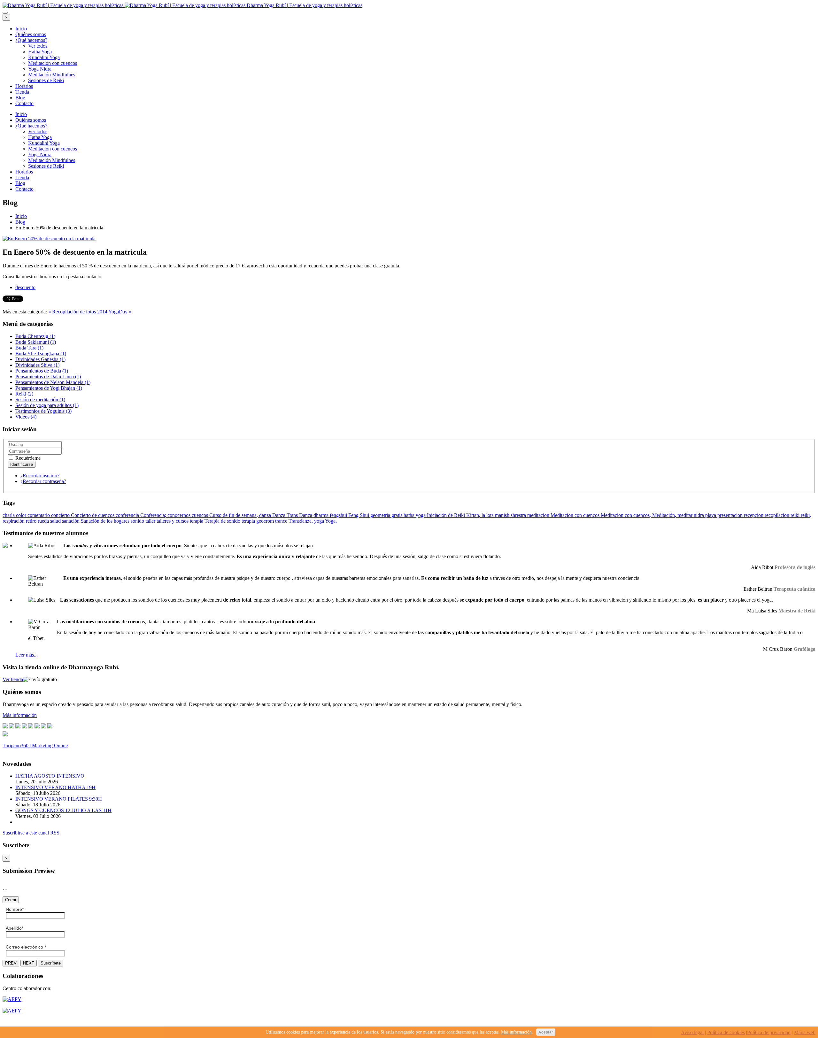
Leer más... (26, 654)
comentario (39, 515)
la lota (488, 515)
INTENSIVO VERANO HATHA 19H (55, 787)
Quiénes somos (30, 34)
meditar (685, 515)
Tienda (22, 92)
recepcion (754, 515)
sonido (138, 521)
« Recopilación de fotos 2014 (78, 311)
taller (151, 521)
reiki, (806, 515)
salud (56, 521)
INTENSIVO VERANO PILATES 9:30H (58, 799)
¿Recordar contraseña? (43, 481)
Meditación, (664, 515)
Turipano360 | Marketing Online (35, 745)
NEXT (28, 963)
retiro (32, 521)
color (21, 515)
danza (265, 515)
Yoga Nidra (39, 69)
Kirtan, (474, 515)
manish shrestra (511, 515)
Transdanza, (301, 521)
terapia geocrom (258, 521)
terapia (197, 521)
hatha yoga (415, 515)
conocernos (179, 515)
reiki (796, 515)
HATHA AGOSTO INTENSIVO (49, 776)
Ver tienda (13, 679)
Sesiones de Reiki (46, 80)
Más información (516, 1032)
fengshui (339, 515)
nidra (699, 515)
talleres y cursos (173, 521)
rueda (44, 521)
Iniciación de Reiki (446, 515)
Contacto (24, 103)
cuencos (200, 515)
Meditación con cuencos (52, 63)
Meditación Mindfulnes (51, 74)
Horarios (24, 86)
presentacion (730, 515)
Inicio (21, 28)
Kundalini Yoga (44, 57)
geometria (380, 515)
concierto (61, 515)
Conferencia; (153, 515)
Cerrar (10, 899)
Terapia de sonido (223, 521)
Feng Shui (359, 515)
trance (282, 521)
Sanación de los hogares (106, 521)
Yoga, (331, 521)
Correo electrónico (26, 947)
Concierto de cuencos (93, 515)
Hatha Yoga (40, 51)
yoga (319, 521)
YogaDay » (119, 311)
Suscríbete (51, 963)
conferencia (128, 515)
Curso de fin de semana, (234, 515)
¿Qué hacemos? (31, 40)
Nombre (15, 909)
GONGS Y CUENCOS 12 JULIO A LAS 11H (63, 810)
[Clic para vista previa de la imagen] (49, 238)
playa (711, 515)
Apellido (14, 928)
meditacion (539, 515)
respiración (14, 521)
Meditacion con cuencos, (626, 515)
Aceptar (545, 1032)
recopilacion (778, 515)
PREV (11, 963)
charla (9, 515)
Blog (20, 97)
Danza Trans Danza (292, 515)
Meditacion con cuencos (576, 515)
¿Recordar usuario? (39, 475)
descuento (25, 287)
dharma (321, 515)
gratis (397, 515)
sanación (71, 521)
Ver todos (37, 46)
